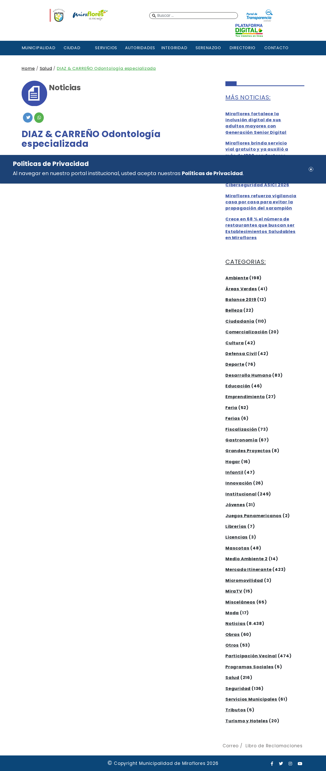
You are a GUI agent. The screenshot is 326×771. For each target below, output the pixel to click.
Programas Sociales (249, 667)
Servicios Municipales (251, 699)
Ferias (232, 418)
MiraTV (233, 591)
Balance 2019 (240, 300)
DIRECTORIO (242, 47)
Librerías (236, 526)
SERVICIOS (106, 47)
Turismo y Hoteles (246, 721)
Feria (231, 408)
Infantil (234, 472)
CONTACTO (276, 47)
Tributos (235, 710)
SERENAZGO (208, 47)
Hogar (232, 462)
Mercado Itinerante (248, 569)
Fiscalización (241, 429)
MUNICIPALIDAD (38, 47)
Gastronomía (241, 440)
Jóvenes (235, 505)
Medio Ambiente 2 (246, 559)
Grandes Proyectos (248, 451)
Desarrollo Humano (248, 375)
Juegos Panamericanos (253, 516)
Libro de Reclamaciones (274, 746)
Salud (46, 68)
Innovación (238, 483)
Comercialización (246, 332)
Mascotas (237, 548)
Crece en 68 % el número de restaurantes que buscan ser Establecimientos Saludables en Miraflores (260, 228)
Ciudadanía (239, 321)
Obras (232, 634)
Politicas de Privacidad (212, 173)
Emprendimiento (245, 397)
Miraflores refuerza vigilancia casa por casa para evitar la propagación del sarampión (260, 202)
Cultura (234, 343)
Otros (232, 645)
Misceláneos (240, 602)
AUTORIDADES (140, 47)
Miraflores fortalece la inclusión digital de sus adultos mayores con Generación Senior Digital (256, 123)
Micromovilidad (244, 580)
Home (28, 68)
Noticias (235, 623)
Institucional (240, 494)
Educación (237, 386)
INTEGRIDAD (174, 47)
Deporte (234, 364)
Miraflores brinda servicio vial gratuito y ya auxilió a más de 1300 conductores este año (256, 152)
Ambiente (236, 278)
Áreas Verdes (241, 289)
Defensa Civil (241, 354)
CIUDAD (72, 47)
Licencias (236, 537)
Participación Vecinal (251, 656)
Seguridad (238, 688)
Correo (231, 746)
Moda (232, 613)
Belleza (234, 310)
